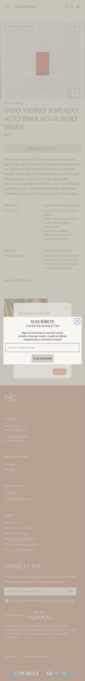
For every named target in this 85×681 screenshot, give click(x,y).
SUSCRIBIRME (42, 358)
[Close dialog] (77, 321)
